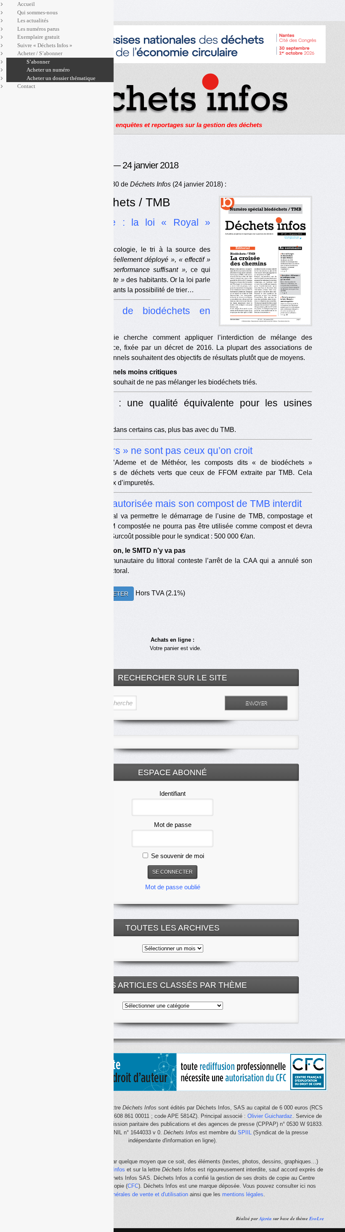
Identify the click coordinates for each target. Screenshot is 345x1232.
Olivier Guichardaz (269, 1116)
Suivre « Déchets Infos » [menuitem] (44, 45)
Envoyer (256, 703)
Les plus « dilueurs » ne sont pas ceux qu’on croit (145, 450)
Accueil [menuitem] (26, 4)
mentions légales (242, 1194)
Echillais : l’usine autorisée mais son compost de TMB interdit (170, 503)
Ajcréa (265, 1218)
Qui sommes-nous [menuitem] (37, 12)
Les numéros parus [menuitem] (38, 29)
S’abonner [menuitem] (38, 62)
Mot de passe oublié (172, 887)
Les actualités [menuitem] (32, 20)
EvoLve (316, 1218)
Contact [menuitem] (26, 86)
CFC (132, 1186)
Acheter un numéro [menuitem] (48, 70)
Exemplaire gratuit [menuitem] (38, 37)
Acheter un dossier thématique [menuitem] (61, 78)
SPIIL (245, 1132)
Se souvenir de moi (176, 855)
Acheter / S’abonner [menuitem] (39, 53)
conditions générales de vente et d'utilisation (134, 1194)
